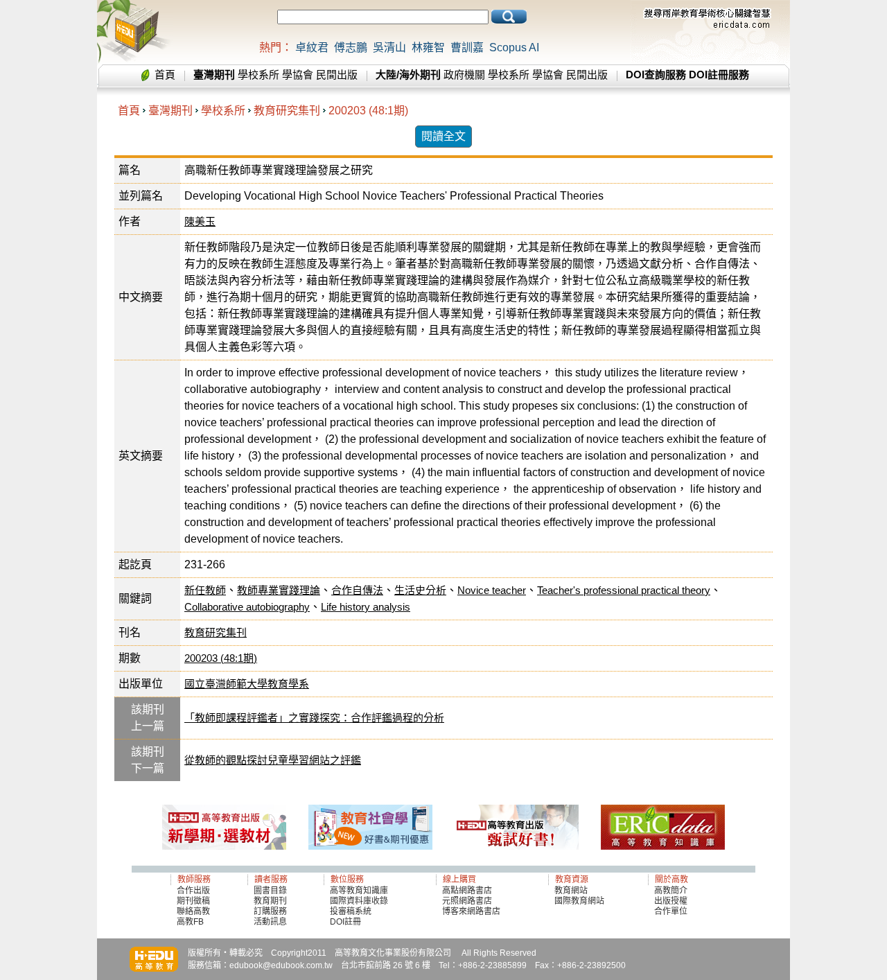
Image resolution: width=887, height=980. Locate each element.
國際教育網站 (579, 901)
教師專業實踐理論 (278, 590)
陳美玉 (200, 221)
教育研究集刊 (287, 110)
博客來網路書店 (471, 911)
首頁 (165, 74)
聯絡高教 (193, 911)
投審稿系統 (350, 911)
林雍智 (428, 47)
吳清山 (389, 47)
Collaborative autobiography (247, 607)
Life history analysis (365, 607)
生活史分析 (420, 590)
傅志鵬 (350, 47)
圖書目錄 (270, 890)
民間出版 (337, 74)
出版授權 (670, 901)
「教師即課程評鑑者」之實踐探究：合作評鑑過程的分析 (314, 718)
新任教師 (205, 590)
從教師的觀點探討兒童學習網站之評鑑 (272, 760)
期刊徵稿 (193, 901)
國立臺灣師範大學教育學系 (246, 684)
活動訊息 (270, 922)
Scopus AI (514, 47)
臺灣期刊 (170, 110)
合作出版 (193, 890)
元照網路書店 (467, 901)
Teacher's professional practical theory (623, 590)
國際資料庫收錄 (359, 901)
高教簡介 (670, 890)
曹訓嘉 (467, 47)
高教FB (190, 922)
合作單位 (670, 911)
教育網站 (571, 890)
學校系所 (258, 74)
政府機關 (464, 74)
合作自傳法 (357, 590)
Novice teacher (491, 590)
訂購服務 (270, 911)
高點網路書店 (468, 890)
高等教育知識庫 (359, 890)
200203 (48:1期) (368, 110)
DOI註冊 (345, 922)
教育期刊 (270, 901)
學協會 (297, 74)
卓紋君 (311, 47)
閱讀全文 (443, 136)
